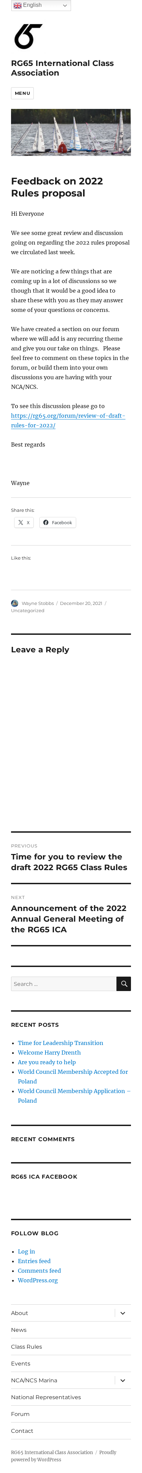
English (32, 5)
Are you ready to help (47, 1062)
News (19, 1330)
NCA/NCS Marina (34, 1380)
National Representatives (46, 1397)
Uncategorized (27, 610)
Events (20, 1363)
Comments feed (39, 1270)
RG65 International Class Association (52, 1452)
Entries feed (34, 1261)
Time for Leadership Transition (60, 1042)
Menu (22, 93)
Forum (20, 1414)
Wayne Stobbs (38, 603)
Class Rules (26, 1346)
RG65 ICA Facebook (44, 1176)
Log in (26, 1251)
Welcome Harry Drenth (49, 1052)
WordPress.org (38, 1280)
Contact (22, 1431)
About (19, 1313)
